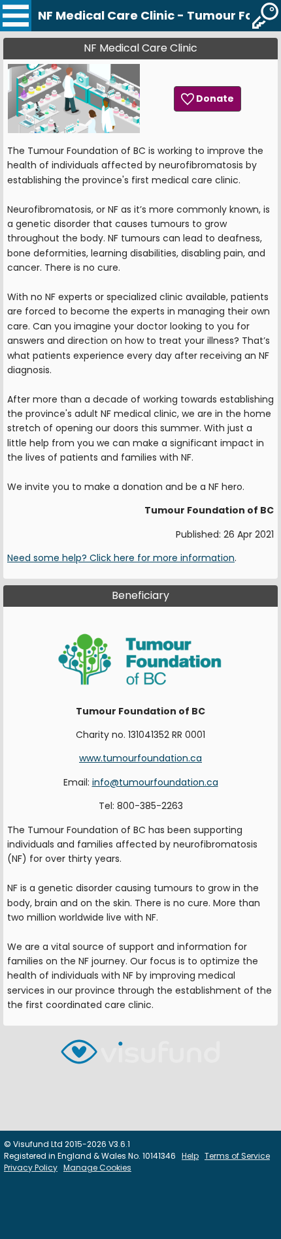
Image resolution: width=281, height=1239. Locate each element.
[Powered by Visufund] (140, 1057)
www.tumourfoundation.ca (140, 758)
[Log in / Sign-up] (265, 15)
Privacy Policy (31, 1167)
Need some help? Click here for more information (121, 557)
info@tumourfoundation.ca (155, 782)
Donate (214, 98)
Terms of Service (237, 1155)
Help (190, 1155)
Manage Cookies (97, 1167)
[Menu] (15, 15)
